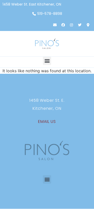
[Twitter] (79, 24)
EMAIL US (47, 121)
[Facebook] (63, 24)
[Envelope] (54, 24)
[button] (47, 61)
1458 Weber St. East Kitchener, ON (32, 4)
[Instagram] (71, 24)
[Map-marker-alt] (87, 24)
